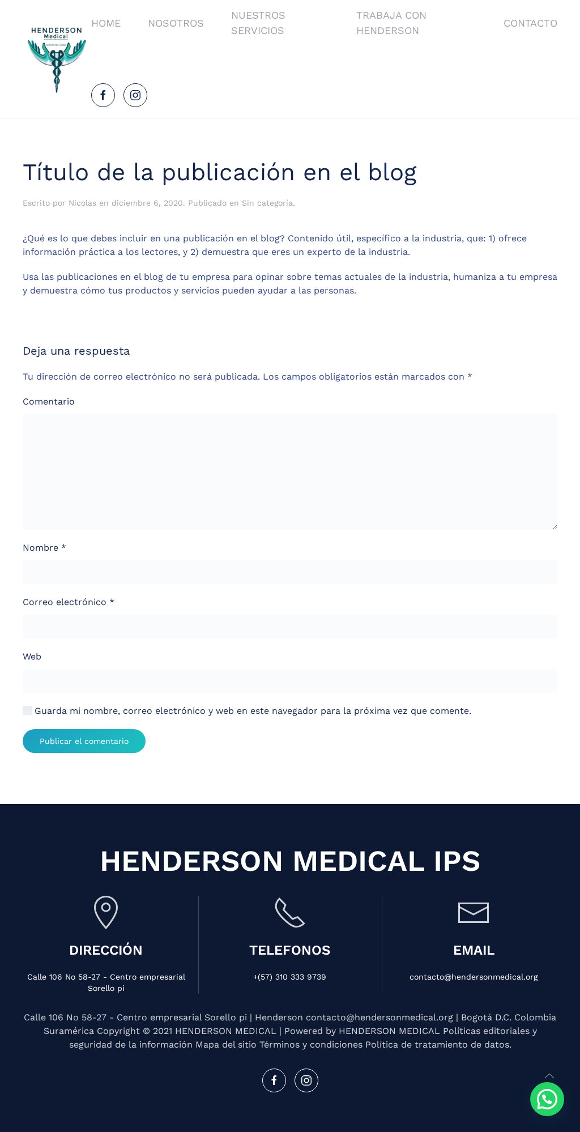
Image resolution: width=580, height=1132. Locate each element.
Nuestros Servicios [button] (258, 22)
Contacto (530, 23)
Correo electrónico (68, 602)
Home (106, 23)
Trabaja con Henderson (391, 22)
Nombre (44, 547)
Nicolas (82, 202)
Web (32, 656)
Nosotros (176, 23)
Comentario (49, 401)
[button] (547, 1099)
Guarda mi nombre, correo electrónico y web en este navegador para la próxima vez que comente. (251, 710)
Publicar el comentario (84, 741)
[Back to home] (57, 59)
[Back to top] (549, 1076)
